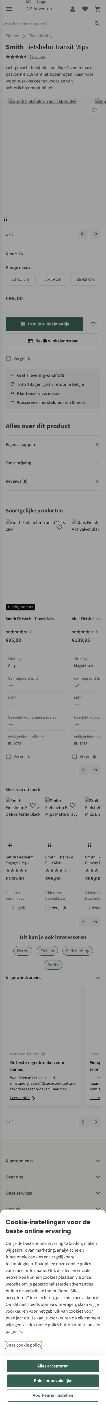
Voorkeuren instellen (53, 1395)
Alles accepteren (53, 1366)
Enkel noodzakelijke (53, 1381)
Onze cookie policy (23, 1345)
